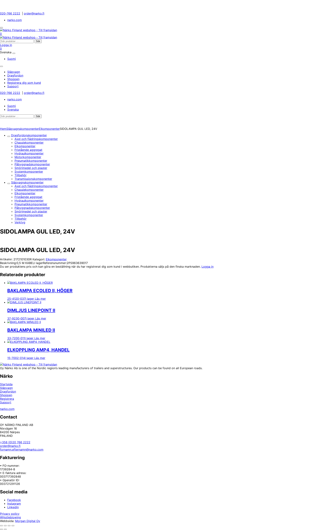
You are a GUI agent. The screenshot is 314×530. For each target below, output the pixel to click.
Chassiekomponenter (29, 142)
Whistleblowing (10, 517)
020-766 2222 (10, 13)
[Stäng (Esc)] (12, 525)
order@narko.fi (34, 13)
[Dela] (9, 525)
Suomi (11, 59)
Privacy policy (9, 513)
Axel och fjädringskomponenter (36, 139)
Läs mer (40, 298)
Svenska (13, 109)
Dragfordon (8, 391)
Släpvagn (6, 388)
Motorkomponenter (28, 157)
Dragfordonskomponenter (29, 135)
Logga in (6, 45)
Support (5, 402)
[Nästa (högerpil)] (5, 529)
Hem (3, 129)
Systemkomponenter (29, 171)
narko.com (14, 20)
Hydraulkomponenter (29, 153)
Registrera (7, 399)
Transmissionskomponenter (33, 179)
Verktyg (20, 222)
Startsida (6, 384)
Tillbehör (21, 175)
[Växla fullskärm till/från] (5, 525)
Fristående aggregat (28, 150)
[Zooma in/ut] (1, 525)
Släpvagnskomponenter (22, 129)
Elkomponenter (49, 129)
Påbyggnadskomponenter (32, 164)
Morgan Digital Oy (27, 521)
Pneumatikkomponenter (31, 160)
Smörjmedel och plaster (31, 168)
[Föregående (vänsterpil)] (1, 529)
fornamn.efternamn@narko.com (21, 449)
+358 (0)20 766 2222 (15, 442)
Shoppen (6, 395)
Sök (38, 41)
